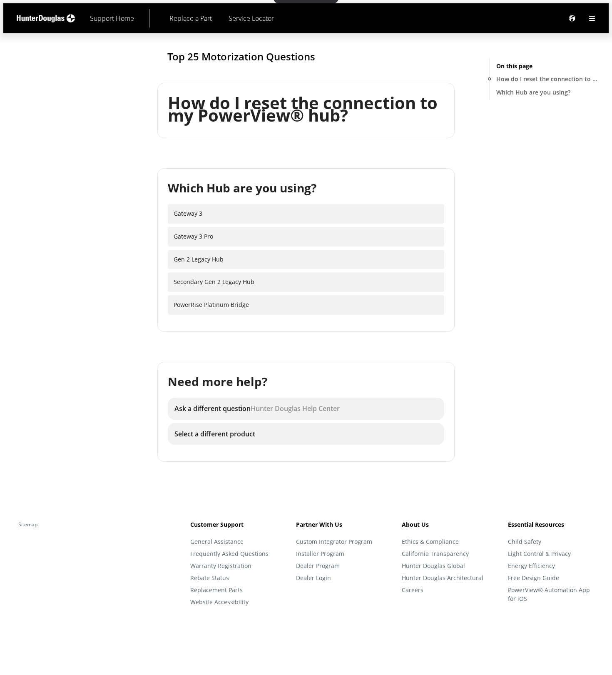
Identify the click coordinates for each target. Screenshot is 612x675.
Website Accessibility (219, 602)
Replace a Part (190, 18)
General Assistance (217, 541)
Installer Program (320, 554)
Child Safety (524, 541)
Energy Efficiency (531, 566)
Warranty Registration (220, 566)
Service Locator (251, 18)
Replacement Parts (216, 590)
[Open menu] (592, 18)
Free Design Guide (533, 578)
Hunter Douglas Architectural (442, 578)
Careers (412, 590)
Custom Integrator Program (334, 541)
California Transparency (435, 554)
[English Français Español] (572, 18)
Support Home (112, 18)
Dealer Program (318, 566)
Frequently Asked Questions (229, 554)
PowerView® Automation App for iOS (549, 594)
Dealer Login (313, 578)
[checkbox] (306, 214)
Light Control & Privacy (539, 554)
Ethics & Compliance (430, 541)
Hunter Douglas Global (433, 566)
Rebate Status (209, 578)
